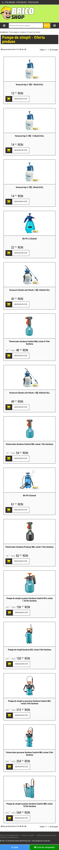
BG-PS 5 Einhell (29, 495)
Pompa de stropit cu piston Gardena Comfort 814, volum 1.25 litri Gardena (29, 599)
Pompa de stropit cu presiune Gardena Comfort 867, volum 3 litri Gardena (29, 702)
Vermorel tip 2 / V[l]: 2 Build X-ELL (29, 187)
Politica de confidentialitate (9, 835)
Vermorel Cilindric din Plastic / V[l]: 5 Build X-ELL (29, 290)
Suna (15, 847)
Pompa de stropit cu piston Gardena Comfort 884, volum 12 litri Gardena (29, 805)
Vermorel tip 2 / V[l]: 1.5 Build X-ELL (29, 136)
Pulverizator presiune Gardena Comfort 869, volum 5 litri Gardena (29, 753)
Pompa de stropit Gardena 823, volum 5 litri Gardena (29, 650)
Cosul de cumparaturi (45, 847)
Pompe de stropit (33, 32)
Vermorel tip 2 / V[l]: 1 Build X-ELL (29, 84)
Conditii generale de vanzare (46, 835)
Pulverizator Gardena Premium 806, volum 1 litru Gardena (29, 547)
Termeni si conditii (27, 835)
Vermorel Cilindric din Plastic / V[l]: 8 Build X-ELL (29, 393)
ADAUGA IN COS (20, 99)
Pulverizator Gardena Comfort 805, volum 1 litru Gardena (29, 444)
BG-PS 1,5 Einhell (29, 239)
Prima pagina (14, 32)
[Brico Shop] (17, 19)
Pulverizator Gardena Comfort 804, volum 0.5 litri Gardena (29, 342)
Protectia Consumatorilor (9, 837)
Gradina (23, 32)
